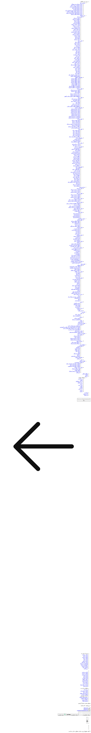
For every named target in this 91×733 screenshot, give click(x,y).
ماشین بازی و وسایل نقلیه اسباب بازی (71, 328)
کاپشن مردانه (77, 33)
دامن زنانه (77, 53)
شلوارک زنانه (77, 47)
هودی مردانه (77, 35)
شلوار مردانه (77, 21)
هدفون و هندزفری (78, 362)
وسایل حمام (77, 269)
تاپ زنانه (78, 45)
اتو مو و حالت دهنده (75, 243)
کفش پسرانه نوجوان (75, 111)
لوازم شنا (80, 212)
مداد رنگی (77, 351)
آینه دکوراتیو (77, 298)
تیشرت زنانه (77, 43)
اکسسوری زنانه (79, 166)
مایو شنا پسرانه (76, 217)
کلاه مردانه (77, 150)
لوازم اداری (77, 348)
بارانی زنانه (77, 69)
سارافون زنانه (77, 61)
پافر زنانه (78, 72)
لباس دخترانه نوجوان (75, 110)
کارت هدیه (85, 394)
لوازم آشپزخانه (79, 277)
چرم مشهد (80, 382)
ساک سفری (77, 211)
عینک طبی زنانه (76, 177)
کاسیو (81, 387)
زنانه (81, 313)
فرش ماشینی (77, 303)
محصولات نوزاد (79, 137)
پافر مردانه (77, 37)
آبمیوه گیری (77, 275)
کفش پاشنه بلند (76, 100)
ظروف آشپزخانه (76, 291)
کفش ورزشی (79, 193)
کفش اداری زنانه (76, 103)
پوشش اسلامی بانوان (75, 76)
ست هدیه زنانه (76, 174)
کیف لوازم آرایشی (76, 262)
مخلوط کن (77, 288)
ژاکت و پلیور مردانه (75, 32)
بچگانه (81, 320)
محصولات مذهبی (78, 357)
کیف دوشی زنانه (76, 130)
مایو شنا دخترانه (76, 216)
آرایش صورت (77, 228)
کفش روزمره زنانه (76, 98)
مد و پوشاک (82, 15)
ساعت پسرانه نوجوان (75, 339)
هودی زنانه (77, 68)
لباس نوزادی (77, 139)
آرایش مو (78, 232)
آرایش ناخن (77, 233)
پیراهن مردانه (77, 20)
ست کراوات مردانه (75, 153)
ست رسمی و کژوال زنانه (74, 74)
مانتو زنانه (77, 52)
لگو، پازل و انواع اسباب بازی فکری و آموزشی (70, 327)
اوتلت (86, 375)
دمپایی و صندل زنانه (75, 101)
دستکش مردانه (76, 165)
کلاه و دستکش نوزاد (75, 141)
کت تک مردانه (77, 29)
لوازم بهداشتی (79, 235)
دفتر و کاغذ (77, 349)
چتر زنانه (78, 183)
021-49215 (86, 708)
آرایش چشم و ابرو (76, 230)
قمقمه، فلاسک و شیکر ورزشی (73, 203)
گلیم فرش (77, 306)
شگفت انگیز (85, 373)
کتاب (81, 359)
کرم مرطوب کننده (76, 248)
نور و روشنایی (79, 308)
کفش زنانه (80, 97)
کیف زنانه (80, 129)
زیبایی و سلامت (81, 218)
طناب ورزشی (77, 204)
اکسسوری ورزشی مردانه (74, 207)
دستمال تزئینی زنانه (75, 180)
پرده (79, 295)
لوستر (78, 309)
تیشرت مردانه (77, 18)
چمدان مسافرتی (76, 209)
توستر (78, 290)
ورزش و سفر (82, 187)
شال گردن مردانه (76, 163)
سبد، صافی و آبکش (75, 293)
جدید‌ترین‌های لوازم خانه (77, 8)
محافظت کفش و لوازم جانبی (73, 106)
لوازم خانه (83, 264)
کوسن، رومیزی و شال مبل (74, 296)
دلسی (81, 386)
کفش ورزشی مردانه (75, 194)
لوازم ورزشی (79, 202)
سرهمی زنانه (77, 58)
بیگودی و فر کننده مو (75, 246)
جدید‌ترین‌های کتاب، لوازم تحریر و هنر (74, 13)
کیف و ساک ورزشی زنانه (74, 199)
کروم (81, 383)
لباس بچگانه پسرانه (75, 78)
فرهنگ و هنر (82, 344)
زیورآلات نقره (79, 341)
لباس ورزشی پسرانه (75, 192)
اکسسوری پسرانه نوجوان (74, 116)
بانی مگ (86, 395)
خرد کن (78, 284)
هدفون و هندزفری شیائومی (74, 366)
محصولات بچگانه (78, 77)
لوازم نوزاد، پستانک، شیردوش (75, 332)
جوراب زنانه (77, 63)
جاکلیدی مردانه (76, 156)
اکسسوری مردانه (78, 146)
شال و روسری (76, 54)
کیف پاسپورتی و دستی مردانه (73, 124)
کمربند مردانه (77, 148)
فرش (81, 301)
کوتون (81, 380)
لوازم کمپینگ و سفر (78, 208)
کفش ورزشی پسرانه (75, 197)
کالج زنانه (78, 102)
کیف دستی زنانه (76, 132)
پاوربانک (78, 372)
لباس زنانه (80, 40)
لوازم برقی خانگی (78, 271)
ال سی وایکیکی (79, 381)
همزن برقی (77, 286)
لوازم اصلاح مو (76, 238)
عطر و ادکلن (79, 219)
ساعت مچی (79, 334)
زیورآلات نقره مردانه (75, 343)
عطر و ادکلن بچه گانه (75, 226)
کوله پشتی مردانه (76, 121)
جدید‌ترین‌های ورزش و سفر (76, 5)
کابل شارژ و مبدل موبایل (74, 371)
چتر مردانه (77, 164)
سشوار (78, 242)
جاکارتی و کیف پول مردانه (74, 126)
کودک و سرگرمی (81, 323)
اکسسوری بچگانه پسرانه (74, 86)
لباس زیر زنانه (77, 48)
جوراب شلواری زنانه (75, 64)
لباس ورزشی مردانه (75, 189)
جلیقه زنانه (77, 73)
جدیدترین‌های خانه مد (77, 9)
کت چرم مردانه (76, 30)
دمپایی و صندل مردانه (75, 93)
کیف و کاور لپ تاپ (75, 127)
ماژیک (78, 354)
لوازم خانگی (79, 265)
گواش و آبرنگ (77, 353)
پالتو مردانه (77, 38)
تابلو (79, 299)
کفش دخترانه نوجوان (75, 112)
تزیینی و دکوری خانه (78, 294)
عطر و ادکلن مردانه (75, 221)
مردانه (81, 317)
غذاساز (78, 283)
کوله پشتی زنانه (76, 131)
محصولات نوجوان (78, 107)
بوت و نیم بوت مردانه (75, 95)
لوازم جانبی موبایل (78, 367)
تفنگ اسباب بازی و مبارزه (74, 329)
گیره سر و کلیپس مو (75, 172)
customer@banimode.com (82, 710)
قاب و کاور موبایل (76, 368)
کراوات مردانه (77, 154)
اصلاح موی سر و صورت (74, 245)
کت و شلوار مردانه (76, 28)
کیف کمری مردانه (76, 125)
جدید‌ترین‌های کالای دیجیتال (76, 14)
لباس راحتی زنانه (76, 49)
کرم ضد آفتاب (77, 250)
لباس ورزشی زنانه (76, 190)
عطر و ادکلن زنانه (76, 222)
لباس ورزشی (79, 188)
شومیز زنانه (77, 44)
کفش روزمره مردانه (75, 90)
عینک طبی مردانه (76, 160)
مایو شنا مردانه (76, 213)
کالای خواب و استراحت (75, 266)
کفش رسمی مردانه (75, 91)
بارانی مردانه (77, 39)
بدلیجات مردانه (76, 159)
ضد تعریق (78, 237)
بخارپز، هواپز (77, 281)
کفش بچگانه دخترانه (75, 82)
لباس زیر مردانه (76, 25)
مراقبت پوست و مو (78, 247)
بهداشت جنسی (76, 236)
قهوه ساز (78, 272)
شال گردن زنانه (76, 184)
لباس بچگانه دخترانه (75, 79)
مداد (79, 352)
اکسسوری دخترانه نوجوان (74, 117)
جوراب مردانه (77, 26)
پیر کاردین (80, 378)
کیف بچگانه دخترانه (75, 85)
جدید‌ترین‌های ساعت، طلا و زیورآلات (74, 11)
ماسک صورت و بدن (75, 260)
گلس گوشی (77, 370)
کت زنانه (78, 55)
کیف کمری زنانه (76, 135)
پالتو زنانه (78, 71)
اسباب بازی (79, 324)
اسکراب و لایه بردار (75, 255)
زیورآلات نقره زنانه (76, 342)
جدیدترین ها (82, 3)
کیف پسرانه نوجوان (75, 114)
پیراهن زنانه (77, 57)
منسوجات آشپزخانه (75, 289)
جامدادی (78, 347)
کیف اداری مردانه (76, 122)
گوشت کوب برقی (76, 285)
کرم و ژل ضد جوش (75, 256)
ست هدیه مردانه (76, 151)
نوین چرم (80, 385)
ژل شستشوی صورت (75, 259)
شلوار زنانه (77, 42)
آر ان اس (80, 388)
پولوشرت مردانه (76, 19)
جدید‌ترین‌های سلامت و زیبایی (76, 6)
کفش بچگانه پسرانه (75, 81)
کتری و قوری (77, 280)
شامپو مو (78, 251)
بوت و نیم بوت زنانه (75, 105)
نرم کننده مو (77, 252)
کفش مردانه (79, 88)
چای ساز (78, 274)
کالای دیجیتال (82, 361)
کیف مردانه (79, 119)
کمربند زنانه (77, 170)
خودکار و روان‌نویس (75, 356)
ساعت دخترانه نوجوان (75, 338)
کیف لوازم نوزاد (76, 140)
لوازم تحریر (79, 346)
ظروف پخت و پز (76, 279)
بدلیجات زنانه (77, 179)
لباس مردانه (79, 16)
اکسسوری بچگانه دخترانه (74, 87)
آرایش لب (77, 231)
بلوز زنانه (78, 50)
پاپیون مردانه (77, 155)
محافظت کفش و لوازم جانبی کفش (72, 96)
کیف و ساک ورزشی (78, 198)
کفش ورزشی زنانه (76, 195)
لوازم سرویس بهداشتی (75, 267)
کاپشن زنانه (77, 66)
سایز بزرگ (80, 143)
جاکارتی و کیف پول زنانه (74, 136)
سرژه (81, 390)
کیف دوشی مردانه (76, 120)
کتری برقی (77, 276)
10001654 (85, 709)
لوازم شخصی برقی (78, 241)
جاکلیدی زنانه (77, 175)
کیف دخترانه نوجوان (75, 115)
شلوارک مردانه (76, 23)
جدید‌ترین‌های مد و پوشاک (76, 4)
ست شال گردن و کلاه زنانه (74, 182)
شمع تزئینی (77, 300)
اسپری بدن (77, 225)
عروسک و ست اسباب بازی (74, 325)
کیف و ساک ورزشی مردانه (74, 201)
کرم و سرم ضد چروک (75, 257)
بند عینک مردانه (76, 161)
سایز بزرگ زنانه (76, 145)
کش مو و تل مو (76, 173)
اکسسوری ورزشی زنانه (74, 206)
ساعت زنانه (77, 337)
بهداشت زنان (77, 240)
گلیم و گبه (77, 305)
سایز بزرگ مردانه (76, 144)
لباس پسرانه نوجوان (75, 108)
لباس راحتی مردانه (75, 24)
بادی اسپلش (77, 223)
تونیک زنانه (77, 59)
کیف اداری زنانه (76, 134)
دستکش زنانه (77, 185)
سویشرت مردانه (76, 34)
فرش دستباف (77, 304)
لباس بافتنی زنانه (76, 62)
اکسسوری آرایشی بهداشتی (76, 261)
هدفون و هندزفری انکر (75, 365)
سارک (81, 391)
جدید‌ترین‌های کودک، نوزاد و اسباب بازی (73, 10)
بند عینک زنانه (77, 178)
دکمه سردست (76, 158)
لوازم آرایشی (79, 227)
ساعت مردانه (77, 335)
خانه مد (83, 312)
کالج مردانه (77, 92)
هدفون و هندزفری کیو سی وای (73, 363)
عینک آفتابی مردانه (76, 149)
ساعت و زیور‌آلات (81, 333)
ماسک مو (78, 254)
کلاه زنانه (78, 168)
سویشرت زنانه (76, 67)
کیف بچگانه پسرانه (76, 83)
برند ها (86, 376)
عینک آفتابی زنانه (76, 169)
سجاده (78, 358)
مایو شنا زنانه (77, 214)
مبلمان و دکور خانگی (75, 270)
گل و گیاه (80, 310)
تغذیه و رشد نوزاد (78, 330)
